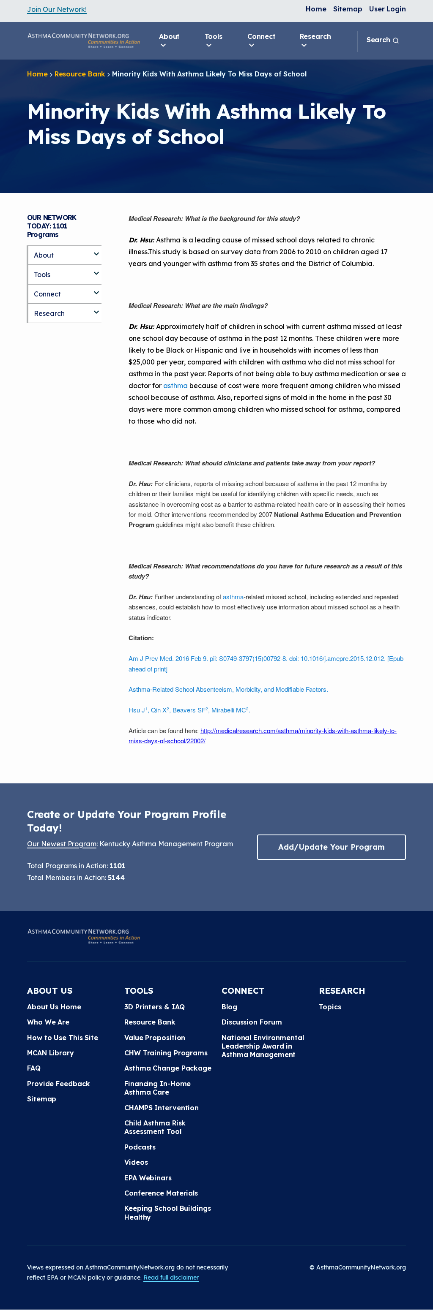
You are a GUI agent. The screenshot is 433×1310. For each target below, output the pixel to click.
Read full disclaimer (171, 1277)
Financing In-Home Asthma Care (157, 1087)
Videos (136, 1162)
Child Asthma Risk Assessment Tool (155, 1127)
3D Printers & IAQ (154, 1007)
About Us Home (54, 1007)
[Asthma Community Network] (83, 40)
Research (315, 36)
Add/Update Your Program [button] (331, 847)
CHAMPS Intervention (161, 1107)
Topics (330, 1007)
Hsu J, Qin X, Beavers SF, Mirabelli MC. (189, 709)
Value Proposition (154, 1037)
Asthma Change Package (167, 1068)
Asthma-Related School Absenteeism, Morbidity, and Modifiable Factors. (228, 689)
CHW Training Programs (166, 1053)
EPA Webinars (148, 1178)
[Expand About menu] (96, 250)
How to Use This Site (62, 1037)
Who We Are (48, 1022)
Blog (229, 1007)
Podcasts (140, 1147)
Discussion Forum (252, 1022)
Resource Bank (80, 74)
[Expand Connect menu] (96, 289)
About (169, 36)
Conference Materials (161, 1193)
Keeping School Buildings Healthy (167, 1212)
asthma (175, 385)
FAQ (34, 1068)
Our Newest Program (61, 844)
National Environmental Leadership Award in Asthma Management (263, 1046)
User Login (387, 9)
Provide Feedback (58, 1083)
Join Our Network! (57, 9)
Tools (214, 36)
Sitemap (347, 9)
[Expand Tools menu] (96, 270)
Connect (261, 36)
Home (316, 9)
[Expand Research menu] (96, 309)
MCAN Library (50, 1053)
